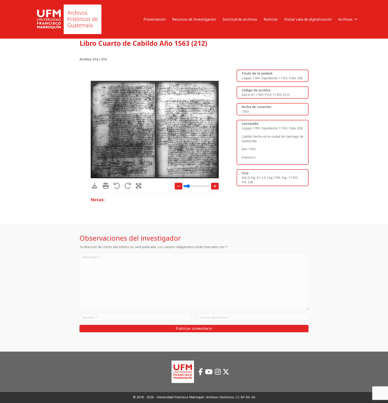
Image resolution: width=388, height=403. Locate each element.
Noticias (271, 19)
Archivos (345, 19)
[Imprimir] (107, 187)
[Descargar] (96, 187)
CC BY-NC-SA (245, 397)
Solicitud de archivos (240, 19)
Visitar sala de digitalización (308, 19)
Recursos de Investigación (194, 19)
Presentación (154, 19)
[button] (356, 19)
